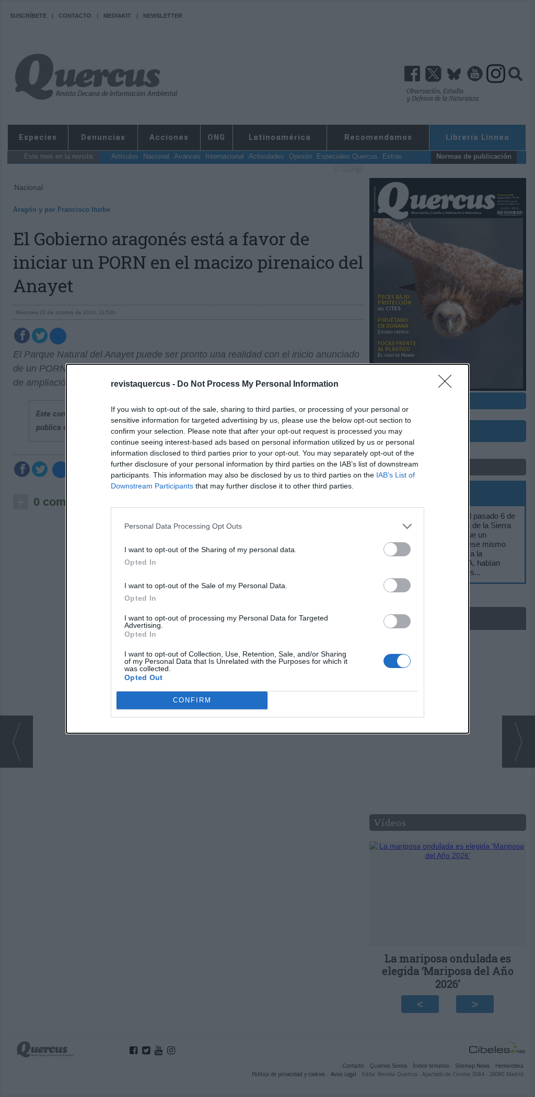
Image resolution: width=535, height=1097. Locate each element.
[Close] (448, 385)
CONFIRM (192, 700)
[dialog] (267, 548)
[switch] (397, 549)
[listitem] (267, 526)
